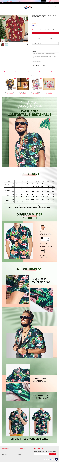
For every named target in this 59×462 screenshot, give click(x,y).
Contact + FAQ (19, 452)
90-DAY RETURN (42, 65)
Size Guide (35, 25)
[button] (25, 28)
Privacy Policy (4, 451)
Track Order (52, 2)
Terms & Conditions (4, 454)
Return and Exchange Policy (5, 456)
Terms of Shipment (4, 452)
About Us (19, 451)
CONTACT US (45, 2)
